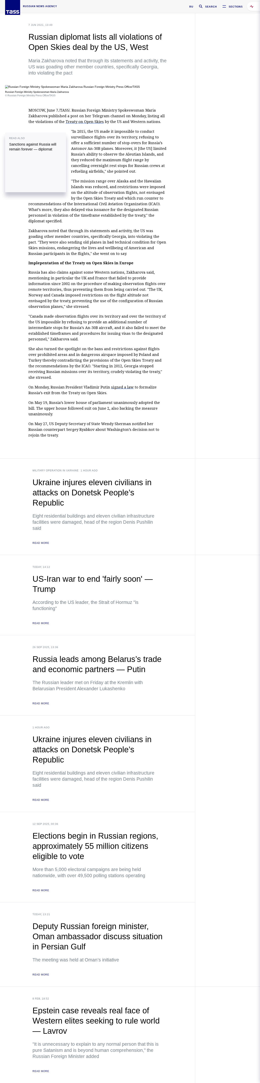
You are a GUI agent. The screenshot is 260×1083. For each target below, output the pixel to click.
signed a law (122, 387)
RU (191, 6)
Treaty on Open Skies (85, 121)
